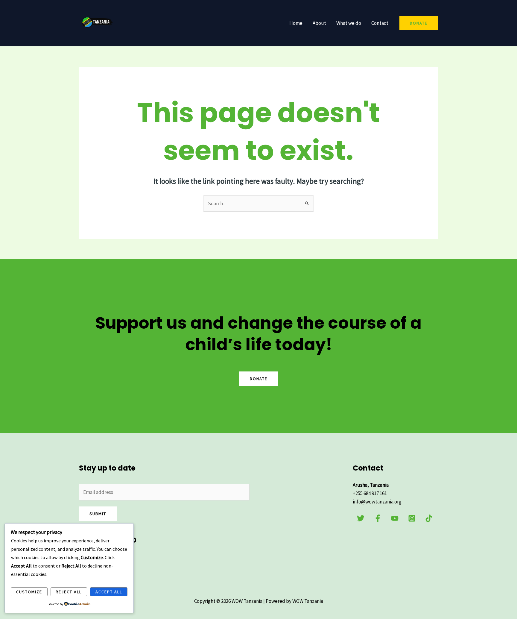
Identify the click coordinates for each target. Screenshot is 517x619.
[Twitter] (361, 518)
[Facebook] (378, 518)
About (319, 23)
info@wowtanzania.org (377, 501)
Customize (29, 591)
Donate (258, 378)
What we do (348, 23)
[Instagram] (412, 518)
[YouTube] (395, 518)
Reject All (69, 591)
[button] (418, 23)
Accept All (108, 591)
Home (295, 23)
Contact (379, 23)
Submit (97, 513)
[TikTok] (429, 518)
